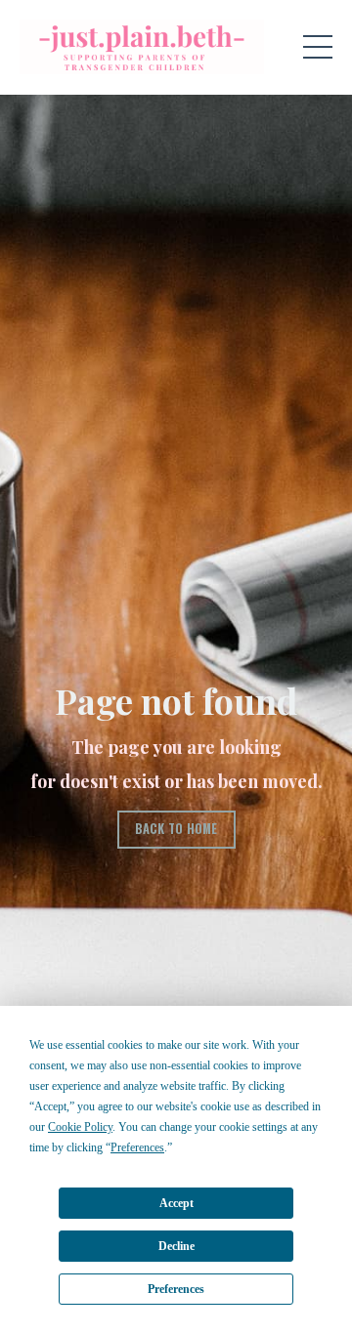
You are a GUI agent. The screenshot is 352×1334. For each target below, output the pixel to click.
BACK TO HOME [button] (176, 828)
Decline (176, 1246)
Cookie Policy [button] (80, 1127)
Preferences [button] (137, 1147)
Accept (176, 1203)
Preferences (176, 1289)
